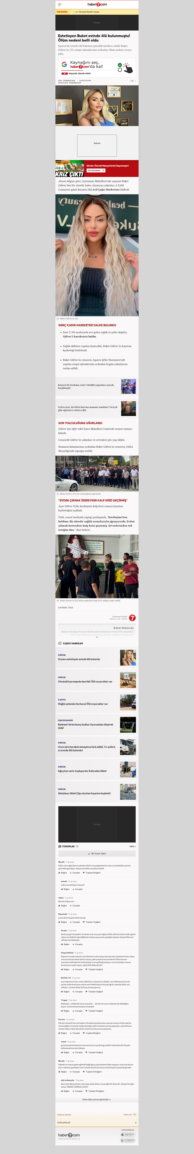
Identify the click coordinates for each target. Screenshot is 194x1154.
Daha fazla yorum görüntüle (95, 1100)
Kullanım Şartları (64, 1115)
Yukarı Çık (127, 1115)
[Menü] (60, 4)
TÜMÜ (131, 847)
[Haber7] (97, 4)
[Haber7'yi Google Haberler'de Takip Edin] (97, 68)
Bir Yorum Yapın (98, 854)
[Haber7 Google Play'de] (128, 1140)
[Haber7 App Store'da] (128, 1134)
